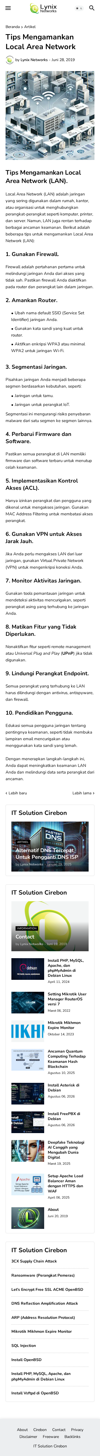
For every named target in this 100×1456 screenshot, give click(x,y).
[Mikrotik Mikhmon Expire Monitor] (27, 1031)
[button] (7, 8)
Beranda (13, 27)
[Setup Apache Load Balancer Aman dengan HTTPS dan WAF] (27, 1184)
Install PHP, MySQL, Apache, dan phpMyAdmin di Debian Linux (66, 968)
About (53, 1209)
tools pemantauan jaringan (49, 593)
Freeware (51, 1436)
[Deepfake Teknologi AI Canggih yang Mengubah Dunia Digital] (27, 1151)
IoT (66, 404)
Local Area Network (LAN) (30, 194)
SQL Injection (23, 1345)
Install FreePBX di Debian (64, 1116)
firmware (14, 460)
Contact (59, 1429)
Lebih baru (18, 793)
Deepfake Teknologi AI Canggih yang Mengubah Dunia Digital (66, 1150)
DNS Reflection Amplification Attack (44, 1303)
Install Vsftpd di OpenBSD (35, 1393)
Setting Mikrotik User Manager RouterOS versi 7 (67, 999)
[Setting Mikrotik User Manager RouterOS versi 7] (27, 1002)
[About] (27, 1218)
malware (14, 420)
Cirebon (40, 1429)
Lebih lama (81, 793)
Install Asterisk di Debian (63, 1088)
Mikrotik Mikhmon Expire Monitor (64, 1025)
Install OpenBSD (26, 1359)
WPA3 (53, 344)
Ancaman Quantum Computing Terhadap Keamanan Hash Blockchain (67, 1059)
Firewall (13, 267)
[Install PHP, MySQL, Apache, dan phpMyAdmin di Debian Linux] (27, 969)
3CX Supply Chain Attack (34, 1261)
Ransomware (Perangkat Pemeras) (43, 1275)
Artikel (30, 27)
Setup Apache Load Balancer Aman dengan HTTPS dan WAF (65, 1184)
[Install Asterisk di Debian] (27, 1093)
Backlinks (72, 1436)
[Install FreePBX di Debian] (27, 1122)
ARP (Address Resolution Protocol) (43, 1317)
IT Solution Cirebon (50, 1446)
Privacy (77, 1429)
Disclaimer (28, 1436)
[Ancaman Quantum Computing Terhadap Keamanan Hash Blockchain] (27, 1060)
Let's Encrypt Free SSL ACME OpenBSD (47, 1289)
